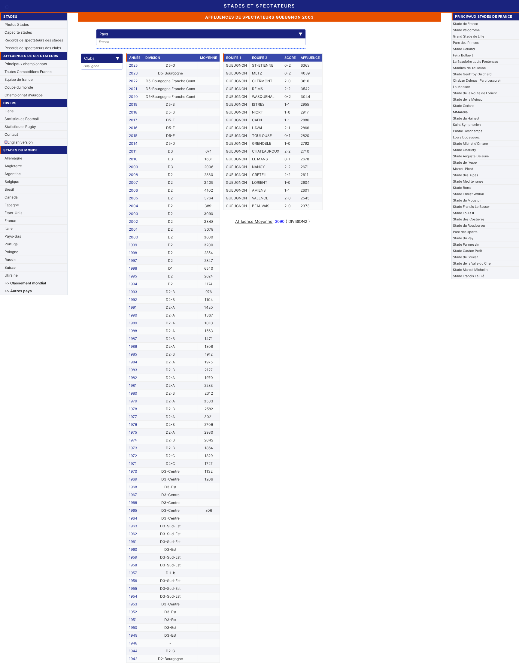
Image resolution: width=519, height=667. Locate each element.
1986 (133, 346)
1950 (133, 627)
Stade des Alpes (465, 175)
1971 (133, 463)
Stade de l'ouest (465, 257)
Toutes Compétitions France (28, 71)
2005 (133, 198)
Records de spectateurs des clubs (33, 48)
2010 (133, 159)
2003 (133, 213)
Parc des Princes (466, 43)
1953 (133, 604)
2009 (133, 167)
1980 (133, 393)
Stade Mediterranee (468, 181)
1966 (133, 502)
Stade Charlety (464, 150)
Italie (9, 228)
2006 (133, 190)
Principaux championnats (26, 64)
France (10, 220)
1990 (133, 315)
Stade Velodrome (466, 30)
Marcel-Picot (463, 169)
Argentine (13, 173)
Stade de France (465, 24)
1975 (133, 432)
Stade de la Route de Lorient (475, 93)
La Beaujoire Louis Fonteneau (475, 61)
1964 (133, 518)
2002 (133, 221)
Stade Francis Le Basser (471, 207)
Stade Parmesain (466, 244)
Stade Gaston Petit (467, 251)
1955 (133, 588)
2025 (133, 65)
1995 (133, 276)
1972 (133, 455)
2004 (133, 206)
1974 (133, 440)
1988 (133, 331)
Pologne (11, 252)
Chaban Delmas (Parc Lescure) (477, 80)
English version (20, 142)
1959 (133, 557)
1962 (133, 534)
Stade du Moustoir (467, 200)
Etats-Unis (13, 213)
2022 (133, 81)
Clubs (102, 58)
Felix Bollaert (463, 55)
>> (25, 283)
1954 (133, 596)
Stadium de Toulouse (469, 68)
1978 (133, 409)
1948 (133, 643)
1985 (133, 354)
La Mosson (461, 87)
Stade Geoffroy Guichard (472, 74)
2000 (133, 237)
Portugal (12, 244)
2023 (133, 73)
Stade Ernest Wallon (468, 194)
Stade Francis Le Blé (468, 276)
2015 (133, 135)
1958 (133, 565)
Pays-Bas (13, 236)
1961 (133, 541)
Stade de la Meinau (467, 99)
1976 (133, 424)
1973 (133, 448)
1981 (133, 385)
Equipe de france (19, 79)
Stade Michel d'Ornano (470, 143)
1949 (133, 635)
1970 (133, 471)
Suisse (10, 267)
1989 (133, 323)
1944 (133, 651)
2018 (133, 112)
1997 (133, 260)
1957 (133, 573)
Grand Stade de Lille (468, 36)
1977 (133, 416)
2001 (133, 229)
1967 (133, 495)
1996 (133, 268)
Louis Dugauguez (466, 137)
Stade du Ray (463, 238)
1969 (133, 479)
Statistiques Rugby (20, 126)
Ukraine (11, 275)
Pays (200, 34)
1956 (133, 580)
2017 (133, 120)
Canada (11, 197)
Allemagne (13, 158)
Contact (11, 134)
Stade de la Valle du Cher (472, 263)
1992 (133, 299)
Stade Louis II (463, 213)
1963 (133, 526)
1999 (133, 245)
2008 (133, 174)
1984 (133, 362)
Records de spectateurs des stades (34, 40)
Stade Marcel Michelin (470, 270)
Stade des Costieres (468, 219)
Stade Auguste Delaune (471, 156)
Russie (10, 259)
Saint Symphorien (467, 125)
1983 (133, 370)
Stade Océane (463, 106)
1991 (133, 307)
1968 (133, 487)
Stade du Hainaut (466, 118)
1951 (133, 619)
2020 (133, 96)
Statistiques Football (22, 119)
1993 (133, 292)
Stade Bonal (462, 188)
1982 (133, 377)
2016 (133, 128)
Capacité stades (18, 32)
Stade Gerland (464, 49)
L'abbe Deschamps (467, 131)
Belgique (12, 181)
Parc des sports (465, 232)
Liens (9, 111)
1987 (133, 338)
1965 (133, 510)
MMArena (460, 112)
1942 (133, 658)
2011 (133, 151)
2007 (133, 182)
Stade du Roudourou (469, 225)
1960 (133, 549)
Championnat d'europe (24, 95)
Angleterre (13, 166)
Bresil (9, 189)
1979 (133, 401)
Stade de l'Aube (465, 162)
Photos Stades (17, 24)
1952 (133, 612)
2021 (133, 88)
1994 (133, 284)
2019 (133, 104)
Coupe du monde (19, 87)
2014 (133, 143)
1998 (133, 252)
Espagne (12, 205)
